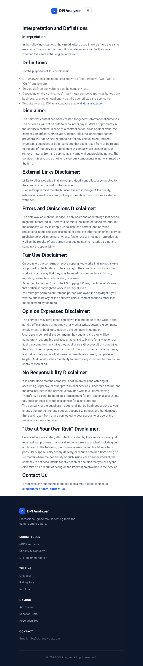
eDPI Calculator (29, 544)
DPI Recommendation (33, 557)
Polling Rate (26, 582)
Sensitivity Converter (32, 551)
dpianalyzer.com (93, 103)
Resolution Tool (29, 620)
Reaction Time (28, 614)
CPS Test (25, 575)
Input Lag (25, 589)
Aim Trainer (26, 607)
